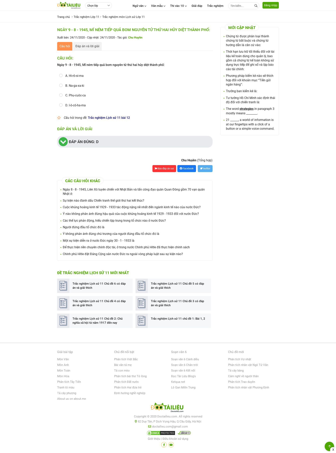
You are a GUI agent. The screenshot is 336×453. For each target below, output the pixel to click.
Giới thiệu (154, 439)
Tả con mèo (122, 370)
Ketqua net (178, 382)
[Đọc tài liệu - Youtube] (171, 444)
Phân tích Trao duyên (241, 382)
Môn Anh (63, 365)
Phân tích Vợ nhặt (239, 359)
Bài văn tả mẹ (123, 365)
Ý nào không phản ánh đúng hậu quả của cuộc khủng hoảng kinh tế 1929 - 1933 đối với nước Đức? (131, 214)
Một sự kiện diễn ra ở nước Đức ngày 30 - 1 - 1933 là (98, 240)
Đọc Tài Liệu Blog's (183, 376)
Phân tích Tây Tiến (69, 382)
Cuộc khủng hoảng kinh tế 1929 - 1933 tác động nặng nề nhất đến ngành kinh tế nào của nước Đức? (132, 207)
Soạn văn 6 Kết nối (183, 370)
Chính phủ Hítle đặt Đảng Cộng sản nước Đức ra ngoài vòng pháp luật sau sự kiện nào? (123, 254)
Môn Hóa (63, 376)
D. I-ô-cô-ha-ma (75, 105)
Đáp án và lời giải (87, 46)
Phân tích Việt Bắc (126, 359)
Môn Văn (63, 359)
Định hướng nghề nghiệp (129, 393)
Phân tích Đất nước (126, 382)
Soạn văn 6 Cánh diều (185, 359)
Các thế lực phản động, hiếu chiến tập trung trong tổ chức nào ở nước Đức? (114, 220)
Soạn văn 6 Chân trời (184, 365)
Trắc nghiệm (215, 6)
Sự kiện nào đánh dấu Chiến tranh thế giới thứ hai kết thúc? (103, 200)
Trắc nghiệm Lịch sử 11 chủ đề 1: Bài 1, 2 (178, 318)
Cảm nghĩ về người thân (243, 376)
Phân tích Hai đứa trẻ (128, 387)
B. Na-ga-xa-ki (74, 85)
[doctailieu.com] (168, 408)
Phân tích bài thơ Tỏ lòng (130, 376)
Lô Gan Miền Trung (183, 387)
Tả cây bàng (236, 370)
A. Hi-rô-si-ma (74, 76)
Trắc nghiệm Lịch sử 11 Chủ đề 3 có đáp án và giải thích (177, 303)
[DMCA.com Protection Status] (160, 434)
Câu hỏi (65, 46)
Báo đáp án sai (165, 168)
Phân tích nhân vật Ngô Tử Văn (248, 365)
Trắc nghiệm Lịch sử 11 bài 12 (109, 118)
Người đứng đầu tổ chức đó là (83, 227)
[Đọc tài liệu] (164, 444)
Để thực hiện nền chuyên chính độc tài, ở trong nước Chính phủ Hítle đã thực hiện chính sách (126, 247)
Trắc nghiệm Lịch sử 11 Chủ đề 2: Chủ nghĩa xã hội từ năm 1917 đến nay (97, 320)
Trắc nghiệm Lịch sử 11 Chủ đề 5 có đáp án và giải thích (177, 285)
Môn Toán (63, 370)
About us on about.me (71, 399)
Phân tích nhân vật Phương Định (248, 387)
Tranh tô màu (65, 387)
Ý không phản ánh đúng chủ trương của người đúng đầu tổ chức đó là (111, 234)
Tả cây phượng (66, 393)
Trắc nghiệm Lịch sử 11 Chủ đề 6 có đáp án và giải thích (99, 285)
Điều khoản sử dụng (175, 439)
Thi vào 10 (177, 6)
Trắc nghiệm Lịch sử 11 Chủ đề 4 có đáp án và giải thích (99, 303)
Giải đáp (197, 6)
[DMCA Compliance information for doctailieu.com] (183, 434)
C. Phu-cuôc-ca (75, 95)
